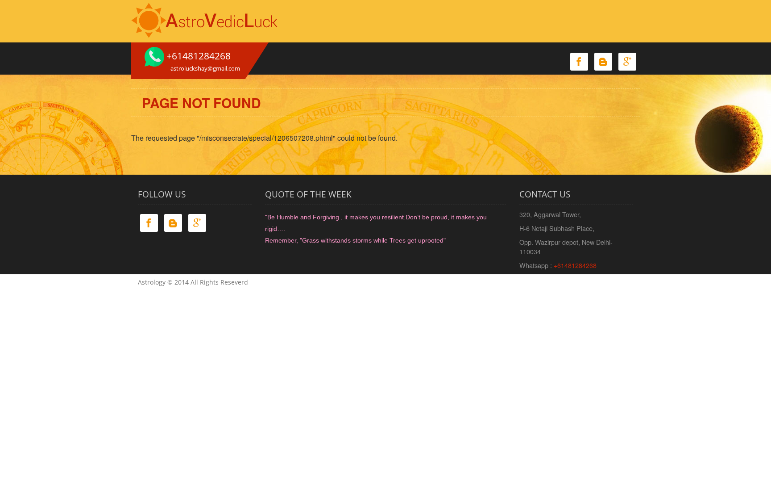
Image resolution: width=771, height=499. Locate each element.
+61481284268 (575, 265)
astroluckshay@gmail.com (205, 68)
